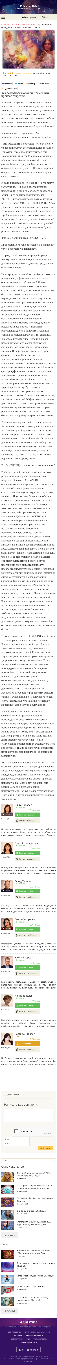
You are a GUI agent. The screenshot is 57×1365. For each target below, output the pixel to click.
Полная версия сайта (28, 1342)
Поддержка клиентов (34, 1335)
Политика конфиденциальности (37, 1332)
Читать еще (9, 1235)
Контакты (18, 1335)
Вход (46, 17)
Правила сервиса (14, 1332)
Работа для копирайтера (20, 1339)
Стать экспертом (40, 1339)
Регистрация (30, 17)
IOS (23, 1350)
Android (33, 1350)
